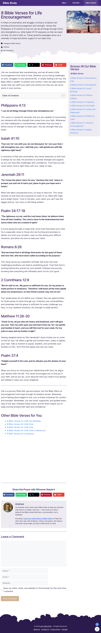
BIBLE (64, 3)
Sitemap (65, 629)
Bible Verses (15, 43)
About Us (37, 629)
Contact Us (45, 629)
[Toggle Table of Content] (62, 95)
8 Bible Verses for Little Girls (20, 424)
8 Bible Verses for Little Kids (20, 427)
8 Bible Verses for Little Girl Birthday (24, 421)
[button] (7, 65)
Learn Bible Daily (46, 626)
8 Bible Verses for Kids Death (82, 106)
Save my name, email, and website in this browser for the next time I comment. (34, 589)
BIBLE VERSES (91, 3)
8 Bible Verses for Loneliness (20, 433)
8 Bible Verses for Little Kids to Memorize (26, 430)
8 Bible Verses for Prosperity (82, 102)
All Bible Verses (76, 73)
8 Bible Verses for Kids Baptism (83, 85)
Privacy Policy (55, 629)
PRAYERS (75, 3)
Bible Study (10, 2)
